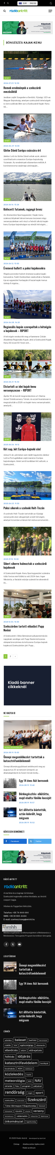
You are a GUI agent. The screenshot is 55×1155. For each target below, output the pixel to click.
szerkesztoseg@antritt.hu (23, 919)
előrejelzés (35, 1050)
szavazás (20, 1100)
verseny (38, 1111)
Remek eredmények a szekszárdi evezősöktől (22, 90)
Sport (7, 78)
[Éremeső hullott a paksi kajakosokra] (27, 245)
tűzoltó (18, 1111)
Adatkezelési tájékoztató (33, 1144)
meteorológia (15, 1081)
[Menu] (50, 11)
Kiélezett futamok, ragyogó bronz (23, 209)
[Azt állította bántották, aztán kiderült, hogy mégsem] (10, 812)
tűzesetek (8, 1111)
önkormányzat (14, 1121)
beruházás (43, 1040)
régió (30, 1093)
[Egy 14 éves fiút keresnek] (10, 783)
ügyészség (31, 1122)
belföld (32, 1040)
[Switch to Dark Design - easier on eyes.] (50, 3)
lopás (28, 1075)
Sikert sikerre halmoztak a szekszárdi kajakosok (25, 565)
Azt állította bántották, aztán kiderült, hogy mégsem (32, 814)
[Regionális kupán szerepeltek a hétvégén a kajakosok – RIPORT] (27, 304)
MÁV (30, 1081)
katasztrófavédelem (21, 1063)
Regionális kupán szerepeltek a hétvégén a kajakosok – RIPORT (27, 329)
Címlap (16, 1144)
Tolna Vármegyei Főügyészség (20, 1105)
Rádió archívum (29, 1148)
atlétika (8, 1040)
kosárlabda (10, 1069)
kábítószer (29, 1069)
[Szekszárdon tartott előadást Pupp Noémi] (27, 603)
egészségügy (26, 1045)
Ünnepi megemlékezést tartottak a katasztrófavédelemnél (24, 759)
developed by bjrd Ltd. (37, 1138)
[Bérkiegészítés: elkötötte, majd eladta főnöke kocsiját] (10, 796)
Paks (17, 1086)
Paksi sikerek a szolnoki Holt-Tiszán (24, 508)
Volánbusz (9, 1116)
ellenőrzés (11, 1050)
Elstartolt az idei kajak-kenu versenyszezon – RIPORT (20, 388)
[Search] (4, 11)
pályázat (38, 1086)
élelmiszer (44, 1116)
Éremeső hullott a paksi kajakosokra (24, 268)
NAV (38, 1081)
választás (34, 1116)
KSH (20, 1068)
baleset (20, 1040)
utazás (27, 1111)
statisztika (9, 1100)
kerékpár (44, 1063)
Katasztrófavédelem (13, 747)
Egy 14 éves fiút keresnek (33, 780)
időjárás (24, 1056)
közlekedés (14, 1074)
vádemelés (22, 1116)
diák (15, 1045)
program (26, 1086)
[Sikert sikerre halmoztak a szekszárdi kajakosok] (27, 541)
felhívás (9, 1056)
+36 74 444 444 (21, 913)
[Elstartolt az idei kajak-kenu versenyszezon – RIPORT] (27, 364)
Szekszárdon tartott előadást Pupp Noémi (24, 628)
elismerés (40, 1045)
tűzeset (42, 1106)
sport (39, 1092)
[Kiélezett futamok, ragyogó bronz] (27, 186)
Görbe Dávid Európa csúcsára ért (22, 150)
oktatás (8, 1086)
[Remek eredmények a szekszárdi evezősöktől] (27, 65)
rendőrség (15, 1092)
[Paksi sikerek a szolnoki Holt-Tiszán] (27, 485)
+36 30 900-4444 (18, 916)
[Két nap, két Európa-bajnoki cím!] (27, 426)
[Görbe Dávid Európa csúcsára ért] (27, 128)
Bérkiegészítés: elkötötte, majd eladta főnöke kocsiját (35, 796)
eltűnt (23, 1050)
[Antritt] (27, 11)
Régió (7, 258)
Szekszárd (37, 1099)
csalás (8, 1045)
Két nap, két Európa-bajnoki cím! (22, 449)
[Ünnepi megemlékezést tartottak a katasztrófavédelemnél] (27, 734)
